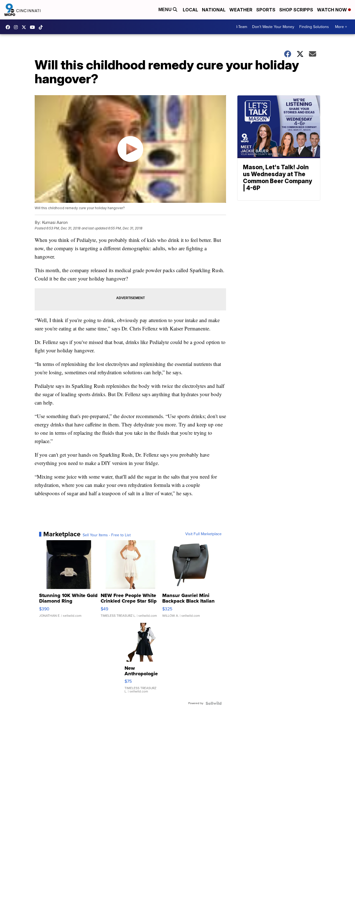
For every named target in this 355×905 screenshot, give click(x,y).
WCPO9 (9, 27)
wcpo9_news (17, 27)
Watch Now (332, 9)
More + (341, 27)
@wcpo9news (42, 27)
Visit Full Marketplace (203, 534)
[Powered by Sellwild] (214, 703)
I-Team (241, 27)
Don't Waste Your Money (273, 27)
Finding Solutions (314, 27)
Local (190, 9)
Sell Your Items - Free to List (107, 535)
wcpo (25, 27)
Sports (265, 9)
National (213, 9)
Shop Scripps (296, 9)
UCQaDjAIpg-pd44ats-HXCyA (34, 27)
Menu (165, 9)
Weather (240, 9)
